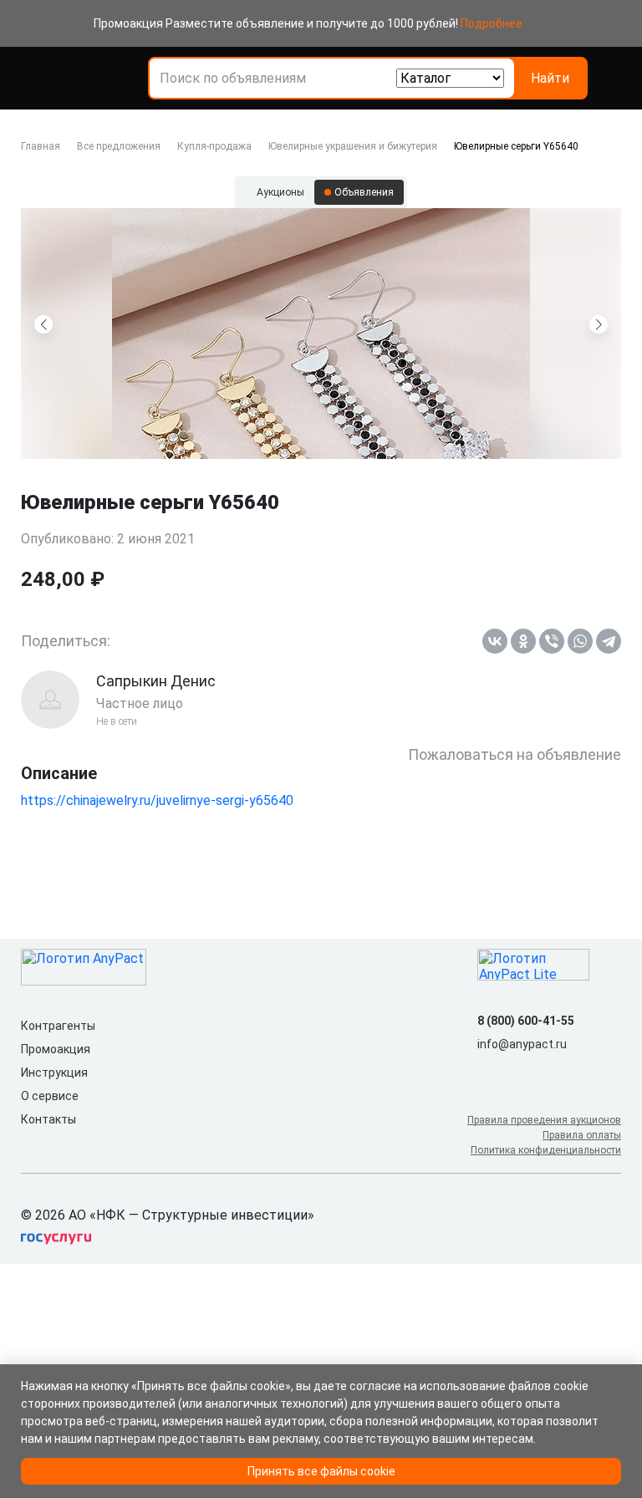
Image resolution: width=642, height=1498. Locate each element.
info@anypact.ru (522, 1044)
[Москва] (611, 79)
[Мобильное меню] (31, 79)
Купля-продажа (214, 146)
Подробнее (491, 23)
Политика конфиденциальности (546, 1150)
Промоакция (55, 1049)
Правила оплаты (582, 1135)
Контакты (48, 1119)
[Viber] (551, 641)
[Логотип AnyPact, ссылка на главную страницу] (94, 78)
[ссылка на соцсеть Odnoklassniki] (514, 1071)
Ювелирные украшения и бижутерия (352, 146)
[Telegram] (608, 641)
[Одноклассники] (523, 641)
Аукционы (280, 192)
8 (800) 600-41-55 (525, 1020)
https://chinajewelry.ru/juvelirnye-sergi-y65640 (157, 800)
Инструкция (54, 1072)
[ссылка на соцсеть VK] (487, 1071)
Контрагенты (58, 1025)
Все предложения (118, 146)
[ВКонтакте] (494, 641)
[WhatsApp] (580, 641)
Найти (550, 78)
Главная (40, 146)
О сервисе (50, 1096)
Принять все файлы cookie (321, 1471)
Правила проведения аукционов (544, 1120)
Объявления (364, 192)
